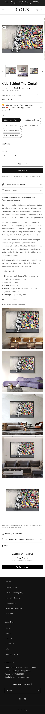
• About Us (8, 639)
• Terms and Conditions (13, 608)
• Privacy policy (10, 603)
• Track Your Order (11, 654)
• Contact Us (9, 644)
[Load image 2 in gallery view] (22, 71)
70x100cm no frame (11, 130)
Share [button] (6, 546)
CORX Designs (24, 710)
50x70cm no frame (11, 125)
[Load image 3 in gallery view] (34, 71)
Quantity (5, 151)
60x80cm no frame (31, 125)
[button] (2, 10)
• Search (8, 633)
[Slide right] (42, 71)
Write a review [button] (22, 567)
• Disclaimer (9, 613)
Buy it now (22, 170)
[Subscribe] (37, 690)
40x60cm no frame (31, 120)
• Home (7, 628)
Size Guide (6, 144)
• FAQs (7, 649)
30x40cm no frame (11, 120)
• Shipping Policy (11, 587)
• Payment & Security (12, 598)
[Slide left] (2, 71)
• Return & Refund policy (14, 593)
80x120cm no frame (11, 136)
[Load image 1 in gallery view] (11, 71)
